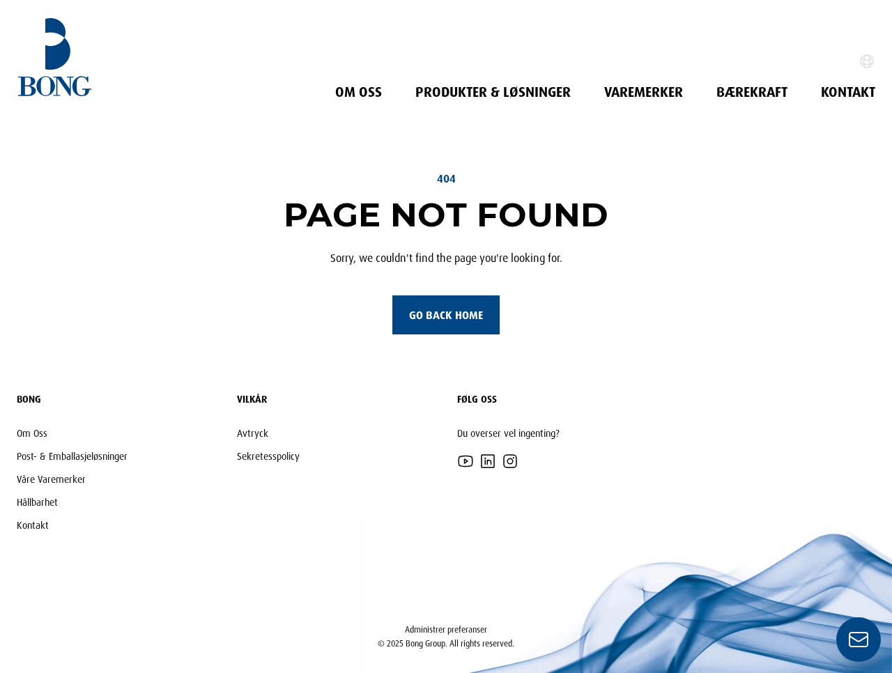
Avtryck (252, 433)
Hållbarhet (37, 502)
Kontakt (848, 92)
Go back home (446, 315)
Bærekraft (751, 92)
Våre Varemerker (51, 479)
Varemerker (643, 92)
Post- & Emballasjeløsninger (72, 456)
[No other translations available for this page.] (867, 61)
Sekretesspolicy (268, 456)
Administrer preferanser (446, 629)
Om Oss (358, 92)
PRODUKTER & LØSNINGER (493, 92)
